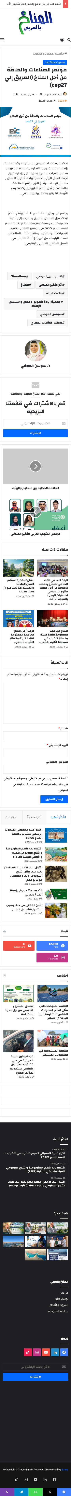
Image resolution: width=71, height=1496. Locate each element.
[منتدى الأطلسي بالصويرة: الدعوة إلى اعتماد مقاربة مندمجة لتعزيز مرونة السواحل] (57, 1241)
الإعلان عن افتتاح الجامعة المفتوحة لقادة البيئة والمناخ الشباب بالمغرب (21, 636)
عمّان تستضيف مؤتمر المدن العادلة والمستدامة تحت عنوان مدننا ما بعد (19, 586)
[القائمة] (2, 40)
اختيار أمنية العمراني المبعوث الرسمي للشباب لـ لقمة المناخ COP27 (23, 834)
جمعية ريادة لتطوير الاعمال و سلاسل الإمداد (35, 304)
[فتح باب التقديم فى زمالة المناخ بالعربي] (56, 894)
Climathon (18, 276)
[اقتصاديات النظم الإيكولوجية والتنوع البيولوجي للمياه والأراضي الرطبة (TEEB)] (56, 854)
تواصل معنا (61, 1298)
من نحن (64, 1292)
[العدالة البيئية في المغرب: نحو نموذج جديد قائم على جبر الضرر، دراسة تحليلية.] (35, 1228)
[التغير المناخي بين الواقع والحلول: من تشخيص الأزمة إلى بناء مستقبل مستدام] (13, 1228)
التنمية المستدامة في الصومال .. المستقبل (53, 1052)
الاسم (63, 728)
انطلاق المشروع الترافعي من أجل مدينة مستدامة (19, 1010)
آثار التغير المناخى (50, 285)
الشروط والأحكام (59, 1305)
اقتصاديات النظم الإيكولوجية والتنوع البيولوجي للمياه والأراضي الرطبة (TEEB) (24, 852)
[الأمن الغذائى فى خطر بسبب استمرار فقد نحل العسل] (56, 910)
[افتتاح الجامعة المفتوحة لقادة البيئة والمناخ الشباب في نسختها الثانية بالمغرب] (52, 618)
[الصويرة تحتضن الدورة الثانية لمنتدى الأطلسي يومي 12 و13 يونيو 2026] (35, 1241)
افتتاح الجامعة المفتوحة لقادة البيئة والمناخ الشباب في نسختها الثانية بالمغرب (53, 636)
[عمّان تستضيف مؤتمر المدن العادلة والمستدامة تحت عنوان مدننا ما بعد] (18, 568)
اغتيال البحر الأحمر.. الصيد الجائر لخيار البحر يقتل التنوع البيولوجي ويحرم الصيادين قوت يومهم (23, 874)
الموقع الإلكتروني (57, 762)
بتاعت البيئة (54, 293)
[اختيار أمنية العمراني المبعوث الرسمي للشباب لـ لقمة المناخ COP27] (56, 835)
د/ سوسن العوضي (52, 94)
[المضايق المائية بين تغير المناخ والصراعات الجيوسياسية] (35, 1254)
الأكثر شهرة (58, 817)
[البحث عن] (69, 40)
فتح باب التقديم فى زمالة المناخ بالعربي (26, 892)
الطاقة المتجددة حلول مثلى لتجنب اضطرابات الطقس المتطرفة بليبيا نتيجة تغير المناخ (53, 1012)
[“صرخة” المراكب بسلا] (13, 1241)
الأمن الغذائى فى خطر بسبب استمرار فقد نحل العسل (24, 907)
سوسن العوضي (51, 314)
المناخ (25, 285)
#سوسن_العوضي (49, 276)
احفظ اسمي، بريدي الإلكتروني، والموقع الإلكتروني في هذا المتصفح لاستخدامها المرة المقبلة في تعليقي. (36, 784)
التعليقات (11, 817)
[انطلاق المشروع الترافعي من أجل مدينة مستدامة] (18, 993)
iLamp (65, 1469)
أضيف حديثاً (34, 817)
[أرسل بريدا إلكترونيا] (41, 94)
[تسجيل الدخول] (62, 40)
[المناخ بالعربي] (35, 22)
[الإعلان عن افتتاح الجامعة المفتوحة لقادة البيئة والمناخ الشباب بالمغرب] (18, 618)
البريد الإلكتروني (57, 745)
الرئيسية (59, 53)
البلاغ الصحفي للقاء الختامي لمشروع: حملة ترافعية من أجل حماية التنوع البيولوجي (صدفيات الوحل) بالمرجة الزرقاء (53, 590)
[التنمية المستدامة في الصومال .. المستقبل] (52, 1038)
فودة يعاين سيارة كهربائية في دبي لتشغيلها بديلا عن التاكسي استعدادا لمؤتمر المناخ (22, 1064)
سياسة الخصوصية (58, 1311)
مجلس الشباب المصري (46, 323)
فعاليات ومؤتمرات (43, 53)
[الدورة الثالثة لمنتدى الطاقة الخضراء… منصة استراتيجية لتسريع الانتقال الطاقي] (57, 1254)
